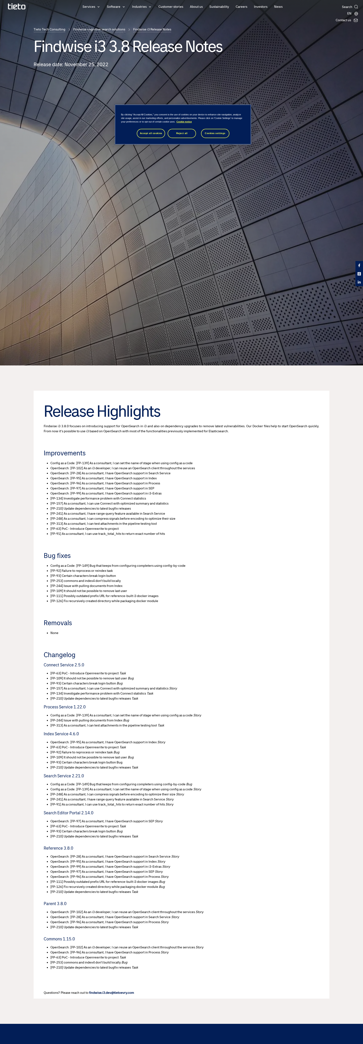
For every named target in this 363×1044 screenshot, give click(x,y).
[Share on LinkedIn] (359, 282)
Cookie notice (184, 121)
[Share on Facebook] (359, 265)
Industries (139, 6)
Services (89, 6)
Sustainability (219, 6)
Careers (241, 6)
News (278, 6)
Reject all (182, 133)
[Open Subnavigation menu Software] (123, 6)
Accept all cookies (151, 133)
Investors (260, 6)
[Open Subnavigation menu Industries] (150, 6)
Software (113, 6)
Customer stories (170, 6)
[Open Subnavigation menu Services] (98, 6)
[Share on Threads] (359, 273)
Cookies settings (215, 133)
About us (196, 6)
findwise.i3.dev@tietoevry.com (111, 992)
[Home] (17, 6)
